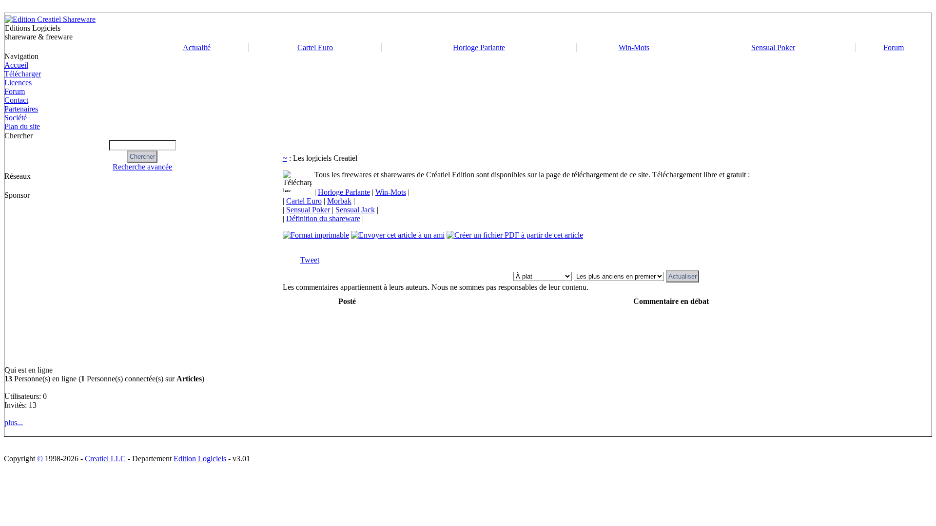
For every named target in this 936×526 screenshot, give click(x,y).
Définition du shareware (323, 218)
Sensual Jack (355, 210)
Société (15, 117)
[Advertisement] (601, 28)
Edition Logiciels (200, 458)
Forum (893, 47)
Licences (18, 82)
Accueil (16, 65)
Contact (16, 100)
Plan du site (22, 126)
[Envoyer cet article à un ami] (398, 235)
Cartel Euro (315, 47)
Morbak (339, 201)
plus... (13, 422)
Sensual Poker (773, 47)
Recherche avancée (142, 167)
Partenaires (21, 109)
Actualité (197, 47)
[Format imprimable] (316, 235)
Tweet (309, 260)
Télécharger (22, 74)
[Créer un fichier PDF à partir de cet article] (515, 235)
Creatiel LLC (105, 458)
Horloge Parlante (479, 47)
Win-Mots (634, 47)
